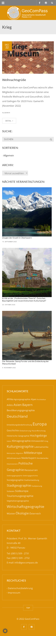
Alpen (33, 399)
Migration (19, 453)
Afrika (10, 399)
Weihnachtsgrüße (14, 80)
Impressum (14, 592)
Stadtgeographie (19, 485)
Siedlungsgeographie (14, 476)
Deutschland (17, 416)
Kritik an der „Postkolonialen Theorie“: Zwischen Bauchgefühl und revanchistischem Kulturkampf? (24, 299)
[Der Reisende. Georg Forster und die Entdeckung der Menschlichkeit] (27, 335)
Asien (17, 405)
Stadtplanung (36, 486)
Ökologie (22, 513)
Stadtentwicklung (31, 480)
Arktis (10, 405)
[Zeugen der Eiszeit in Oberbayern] (27, 211)
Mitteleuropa (33, 453)
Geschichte (13, 430)
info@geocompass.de (26, 562)
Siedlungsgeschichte (30, 476)
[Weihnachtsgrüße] (28, 57)
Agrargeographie (22, 399)
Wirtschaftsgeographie (25, 506)
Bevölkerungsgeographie (21, 410)
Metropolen (11, 453)
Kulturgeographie (20, 446)
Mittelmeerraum (14, 458)
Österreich (35, 513)
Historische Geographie (18, 435)
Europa (40, 424)
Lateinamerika (41, 446)
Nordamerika (42, 458)
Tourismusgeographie (20, 496)
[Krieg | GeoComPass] (28, 13)
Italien (9, 441)
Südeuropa (21, 491)
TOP (28, 607)
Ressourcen (31, 470)
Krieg (46, 441)
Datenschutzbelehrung (20, 588)
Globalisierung (25, 431)
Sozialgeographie (15, 479)
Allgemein (6, 113)
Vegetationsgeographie (18, 500)
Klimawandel (37, 441)
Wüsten (11, 513)
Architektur (41, 399)
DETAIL (8, 120)
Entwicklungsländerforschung (19, 424)
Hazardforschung (39, 430)
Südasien (11, 491)
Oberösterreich (12, 464)
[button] (5, 631)
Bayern (27, 405)
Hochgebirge (38, 435)
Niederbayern (28, 458)
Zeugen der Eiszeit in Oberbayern (17, 237)
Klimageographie (21, 440)
